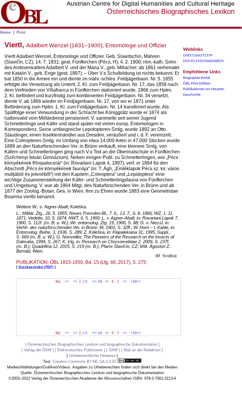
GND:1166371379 (197, 55)
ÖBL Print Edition (196, 83)
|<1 (85, 281)
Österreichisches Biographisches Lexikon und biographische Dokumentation (92, 344)
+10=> (135, 281)
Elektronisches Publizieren (80, 350)
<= (67, 281)
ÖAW (113, 350)
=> (75, 281)
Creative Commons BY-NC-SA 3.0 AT (85, 361)
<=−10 (97, 281)
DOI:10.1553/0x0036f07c (203, 61)
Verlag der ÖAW (37, 350)
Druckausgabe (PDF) (36, 267)
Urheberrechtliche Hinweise (92, 355)
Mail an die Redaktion (142, 350)
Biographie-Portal (196, 77)
